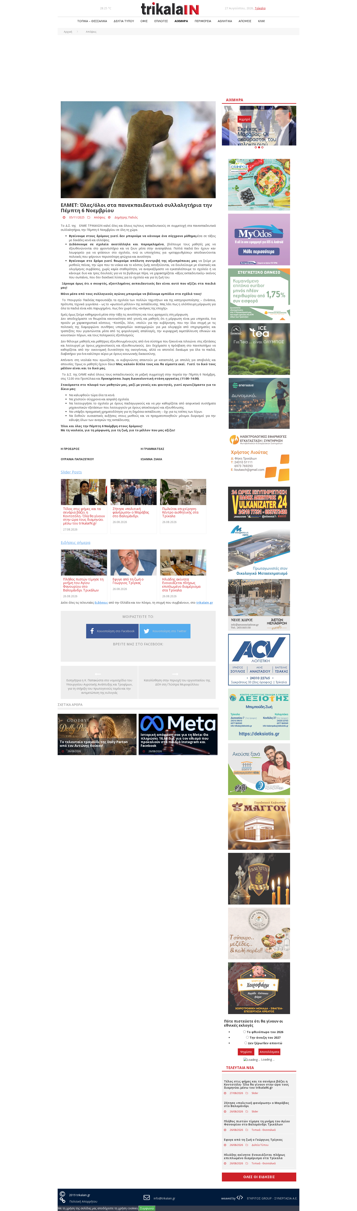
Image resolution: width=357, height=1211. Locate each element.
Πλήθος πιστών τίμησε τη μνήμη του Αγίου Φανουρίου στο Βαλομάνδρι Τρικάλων (257, 1122)
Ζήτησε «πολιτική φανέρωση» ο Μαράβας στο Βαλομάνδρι (256, 1104)
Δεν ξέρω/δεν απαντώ (265, 1043)
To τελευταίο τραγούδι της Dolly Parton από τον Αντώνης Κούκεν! (94, 744)
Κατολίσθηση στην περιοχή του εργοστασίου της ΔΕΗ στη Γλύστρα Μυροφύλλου (177, 682)
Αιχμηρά (181, 21)
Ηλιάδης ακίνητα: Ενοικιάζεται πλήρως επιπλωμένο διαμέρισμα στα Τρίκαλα (254, 1156)
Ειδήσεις (101, 602)
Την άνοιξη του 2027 (265, 1037)
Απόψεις (245, 21)
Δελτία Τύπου (124, 21)
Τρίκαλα (260, 8)
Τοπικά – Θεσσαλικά (92, 21)
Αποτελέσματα (269, 1052)
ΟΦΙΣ (144, 21)
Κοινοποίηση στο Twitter (169, 631)
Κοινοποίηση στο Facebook (115, 631)
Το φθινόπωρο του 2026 (265, 1032)
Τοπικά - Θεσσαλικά (264, 1130)
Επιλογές (161, 21)
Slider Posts (71, 472)
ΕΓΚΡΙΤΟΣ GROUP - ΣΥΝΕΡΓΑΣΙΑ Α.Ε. (271, 1198)
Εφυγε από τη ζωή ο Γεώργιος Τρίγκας (253, 1140)
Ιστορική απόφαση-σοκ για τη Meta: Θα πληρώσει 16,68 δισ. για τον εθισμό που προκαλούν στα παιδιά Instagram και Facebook (174, 740)
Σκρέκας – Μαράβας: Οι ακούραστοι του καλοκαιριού (257, 136)
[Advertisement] (178, 66)
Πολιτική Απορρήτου (83, 1201)
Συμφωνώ (147, 1208)
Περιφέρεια (203, 21)
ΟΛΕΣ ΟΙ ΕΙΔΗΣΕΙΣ (259, 1177)
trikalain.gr (204, 602)
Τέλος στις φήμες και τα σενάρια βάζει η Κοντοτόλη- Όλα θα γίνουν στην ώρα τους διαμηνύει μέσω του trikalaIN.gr (256, 1084)
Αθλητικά (225, 21)
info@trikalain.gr (164, 1198)
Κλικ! (261, 21)
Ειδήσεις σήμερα (75, 542)
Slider (255, 1093)
